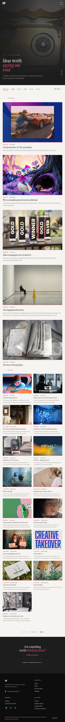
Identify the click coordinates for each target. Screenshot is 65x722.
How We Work (38, 688)
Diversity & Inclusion (40, 708)
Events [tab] (31, 89)
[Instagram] (10, 707)
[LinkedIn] (6, 707)
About (36, 683)
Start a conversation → (32, 662)
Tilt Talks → (58, 89)
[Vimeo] (15, 707)
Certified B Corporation (13, 691)
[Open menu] (61, 3)
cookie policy (8, 719)
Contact (7, 701)
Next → (42, 632)
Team (36, 686)
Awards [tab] (19, 89)
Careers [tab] (38, 89)
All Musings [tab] (6, 89)
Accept (55, 718)
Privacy (37, 701)
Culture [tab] (25, 89)
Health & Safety (39, 703)
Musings (37, 691)
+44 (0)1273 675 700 (10, 703)
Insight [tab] (13, 89)
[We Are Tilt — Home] (4, 3)
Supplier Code (38, 706)
